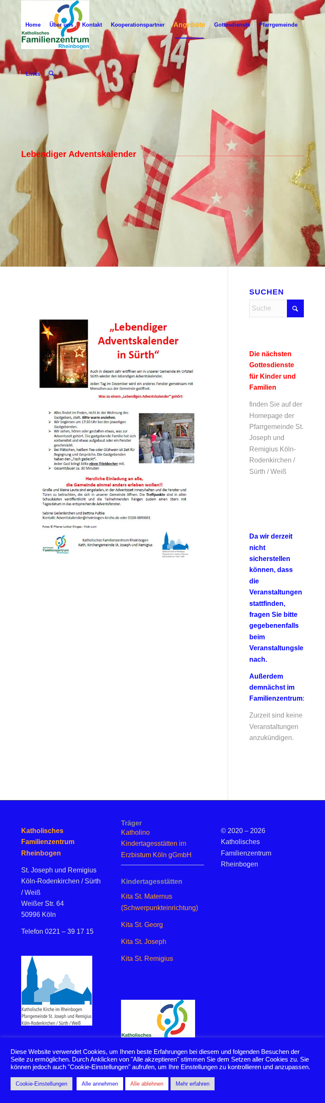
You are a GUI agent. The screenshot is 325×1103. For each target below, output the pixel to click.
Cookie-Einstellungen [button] (41, 1084)
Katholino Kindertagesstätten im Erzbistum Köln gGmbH (156, 843)
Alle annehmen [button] (100, 1084)
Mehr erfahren (192, 1084)
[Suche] (51, 74)
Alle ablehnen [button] (146, 1084)
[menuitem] (33, 25)
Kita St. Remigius (147, 958)
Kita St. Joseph (143, 941)
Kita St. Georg (142, 924)
